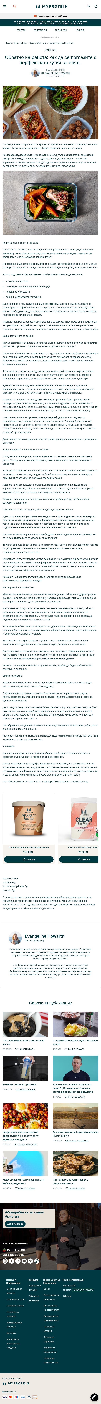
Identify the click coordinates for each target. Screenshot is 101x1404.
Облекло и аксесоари (34, 1298)
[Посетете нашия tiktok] (18, 1261)
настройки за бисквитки (15, 1243)
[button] (94, 1397)
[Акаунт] (89, 6)
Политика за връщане (13, 1314)
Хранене (80, 30)
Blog (16, 43)
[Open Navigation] (5, 6)
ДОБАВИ (31, 859)
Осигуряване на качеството (51, 1297)
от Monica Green (25, 1188)
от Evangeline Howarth (55, 73)
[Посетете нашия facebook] (11, 1261)
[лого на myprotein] (51, 6)
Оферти (67, 1296)
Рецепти (21, 30)
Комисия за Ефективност (50, 1350)
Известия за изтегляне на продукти (13, 1343)
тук (54, 978)
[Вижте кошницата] (96, 6)
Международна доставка (14, 1324)
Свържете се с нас (16, 1299)
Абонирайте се (15, 1224)
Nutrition (23, 43)
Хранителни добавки (35, 1288)
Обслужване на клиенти (14, 1291)
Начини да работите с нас (51, 1360)
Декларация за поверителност (51, 1318)
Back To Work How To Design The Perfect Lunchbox (52, 43)
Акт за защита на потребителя (51, 1308)
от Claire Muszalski (25, 1144)
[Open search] (14, 6)
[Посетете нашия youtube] (24, 1261)
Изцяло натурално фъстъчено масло (29, 847)
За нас (47, 1289)
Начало (8, 43)
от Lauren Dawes (25, 1049)
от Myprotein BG (25, 1089)
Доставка (11, 1333)
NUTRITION (50, 50)
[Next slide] (96, 828)
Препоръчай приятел (78, 1288)
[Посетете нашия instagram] (5, 1261)
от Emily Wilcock (75, 1097)
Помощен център (15, 1306)
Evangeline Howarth (45, 936)
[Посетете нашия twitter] (30, 1261)
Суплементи (40, 30)
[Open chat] (36, 1261)
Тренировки (61, 30)
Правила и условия (49, 1329)
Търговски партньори (49, 1339)
